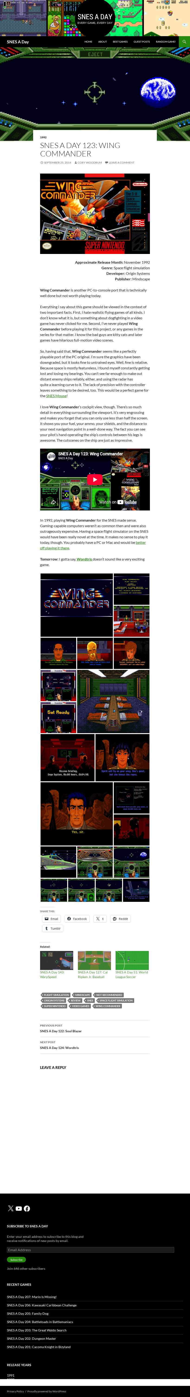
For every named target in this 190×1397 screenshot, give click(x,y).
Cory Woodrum (90, 162)
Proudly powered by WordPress (46, 1391)
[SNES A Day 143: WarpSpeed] (56, 960)
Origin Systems (54, 1000)
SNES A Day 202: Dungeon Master (31, 1338)
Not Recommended (109, 994)
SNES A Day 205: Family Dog (27, 1313)
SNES (90, 1000)
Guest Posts (142, 41)
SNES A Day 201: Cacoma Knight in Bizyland (39, 1347)
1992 (43, 137)
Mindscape (82, 994)
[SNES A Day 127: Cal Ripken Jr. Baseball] (94, 960)
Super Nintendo (55, 1005)
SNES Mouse (56, 395)
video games (80, 1005)
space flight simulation (116, 1000)
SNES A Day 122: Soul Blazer (61, 1028)
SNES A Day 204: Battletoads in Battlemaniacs (40, 1322)
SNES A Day (18, 41)
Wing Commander (108, 1005)
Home (88, 41)
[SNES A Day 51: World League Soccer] (132, 960)
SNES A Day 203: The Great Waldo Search (36, 1330)
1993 (10, 1384)
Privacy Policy (15, 1391)
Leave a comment (121, 162)
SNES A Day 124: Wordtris (59, 1045)
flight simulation (56, 994)
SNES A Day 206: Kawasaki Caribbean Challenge (41, 1305)
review (76, 1000)
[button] (76, 605)
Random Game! (166, 41)
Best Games (120, 41)
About (102, 41)
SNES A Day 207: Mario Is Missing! (32, 1297)
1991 (10, 1375)
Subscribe (16, 1259)
